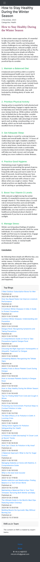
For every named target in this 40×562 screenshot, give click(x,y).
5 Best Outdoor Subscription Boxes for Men (19, 291)
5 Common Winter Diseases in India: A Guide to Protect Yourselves (19, 310)
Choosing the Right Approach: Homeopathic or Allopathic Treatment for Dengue (20, 350)
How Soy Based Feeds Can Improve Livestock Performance (19, 300)
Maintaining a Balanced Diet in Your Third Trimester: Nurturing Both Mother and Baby (18, 491)
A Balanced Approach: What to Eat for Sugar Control (19, 454)
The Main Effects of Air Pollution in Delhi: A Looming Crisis (18, 417)
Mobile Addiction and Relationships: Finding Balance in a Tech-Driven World (19, 481)
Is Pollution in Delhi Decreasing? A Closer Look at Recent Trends (20, 437)
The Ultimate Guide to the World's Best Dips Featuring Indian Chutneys (19, 501)
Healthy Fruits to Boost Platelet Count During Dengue (19, 369)
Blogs (20, 548)
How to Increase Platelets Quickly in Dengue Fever (19, 379)
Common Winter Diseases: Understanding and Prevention (19, 320)
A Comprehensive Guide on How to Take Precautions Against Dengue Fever (17, 340)
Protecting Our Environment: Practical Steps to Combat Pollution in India (20, 407)
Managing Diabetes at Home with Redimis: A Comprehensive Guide (19, 464)
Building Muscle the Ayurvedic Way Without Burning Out (18, 511)
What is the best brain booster (13, 473)
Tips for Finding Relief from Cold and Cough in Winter (20, 397)
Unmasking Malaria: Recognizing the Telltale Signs (19, 360)
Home (20, 544)
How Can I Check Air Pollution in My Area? (18, 445)
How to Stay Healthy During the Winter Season (20, 388)
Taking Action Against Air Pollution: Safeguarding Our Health (15, 427)
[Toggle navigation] (4, 3)
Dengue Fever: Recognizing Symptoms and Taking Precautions (18, 330)
